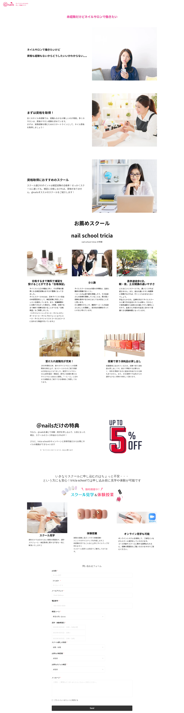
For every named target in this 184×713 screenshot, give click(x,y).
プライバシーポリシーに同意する (66, 700)
